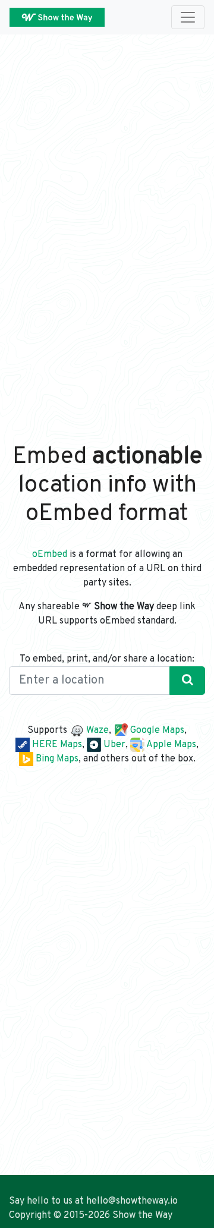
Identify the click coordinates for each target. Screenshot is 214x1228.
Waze (96, 730)
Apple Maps (170, 745)
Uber (113, 745)
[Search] (187, 680)
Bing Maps (55, 759)
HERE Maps (56, 745)
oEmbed (49, 555)
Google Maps (156, 730)
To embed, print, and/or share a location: (107, 659)
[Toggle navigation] (187, 17)
